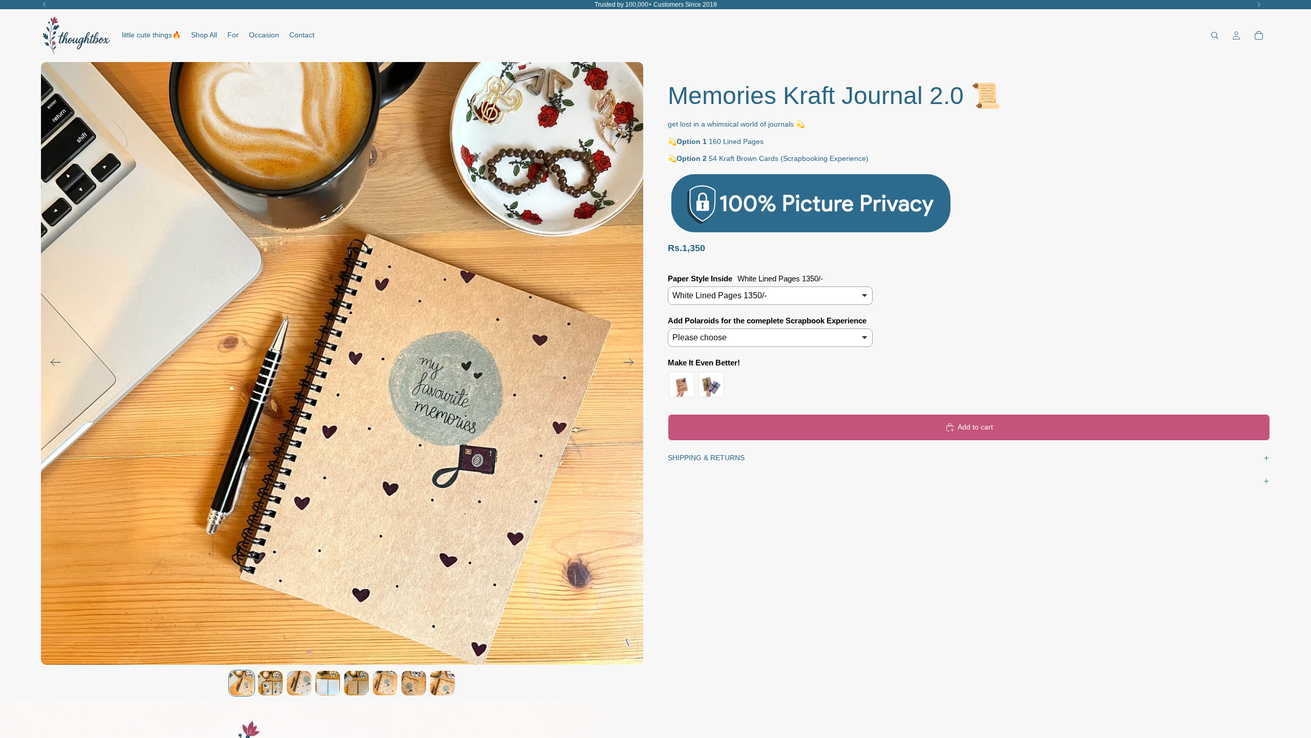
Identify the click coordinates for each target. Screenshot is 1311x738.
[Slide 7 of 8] (413, 683)
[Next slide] (631, 363)
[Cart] (1258, 35)
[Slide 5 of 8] (356, 683)
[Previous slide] (52, 363)
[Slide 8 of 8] (442, 683)
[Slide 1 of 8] (241, 683)
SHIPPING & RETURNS (706, 458)
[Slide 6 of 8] (385, 683)
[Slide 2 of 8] (270, 683)
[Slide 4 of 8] (327, 683)
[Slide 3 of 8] (299, 683)
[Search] (1214, 35)
